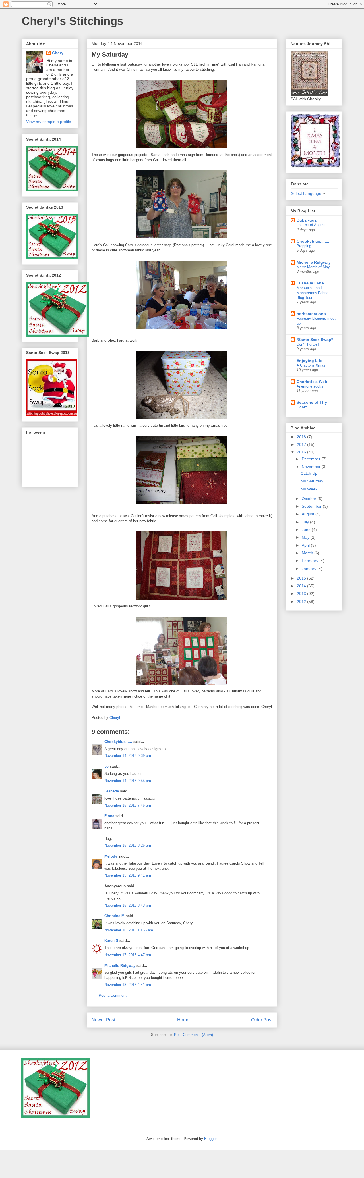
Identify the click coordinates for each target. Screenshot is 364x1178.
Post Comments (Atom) (193, 1035)
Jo (106, 766)
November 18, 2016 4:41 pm (127, 985)
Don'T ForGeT (308, 344)
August (308, 514)
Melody (110, 856)
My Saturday (312, 481)
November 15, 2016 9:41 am (127, 875)
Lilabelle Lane (310, 283)
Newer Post (103, 1019)
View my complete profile (48, 121)
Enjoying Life (309, 360)
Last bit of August (311, 225)
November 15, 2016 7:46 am (127, 805)
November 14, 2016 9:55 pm (127, 781)
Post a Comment (113, 995)
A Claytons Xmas (311, 365)
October (309, 498)
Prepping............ (311, 246)
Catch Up (309, 473)
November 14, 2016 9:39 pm (127, 756)
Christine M (114, 916)
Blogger (210, 1139)
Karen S (111, 940)
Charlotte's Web (312, 381)
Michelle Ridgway (119, 965)
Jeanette (111, 791)
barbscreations (311, 313)
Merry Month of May (313, 267)
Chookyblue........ (313, 241)
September (312, 506)
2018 (302, 436)
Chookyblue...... (118, 742)
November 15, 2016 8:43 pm (127, 905)
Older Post (261, 1019)
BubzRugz (307, 220)
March (308, 553)
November (312, 466)
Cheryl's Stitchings (72, 21)
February (310, 560)
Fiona (109, 816)
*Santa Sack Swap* (315, 339)
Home (183, 1019)
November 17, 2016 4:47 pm (127, 955)
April (306, 545)
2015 (302, 578)
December (312, 459)
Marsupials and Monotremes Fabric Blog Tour (312, 293)
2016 (302, 452)
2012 (302, 601)
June (307, 529)
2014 (302, 586)
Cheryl (58, 53)
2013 (302, 593)
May (306, 537)
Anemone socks (310, 386)
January (309, 568)
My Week (309, 489)
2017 (302, 444)
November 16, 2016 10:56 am (128, 930)
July (306, 522)
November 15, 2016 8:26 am (127, 845)
